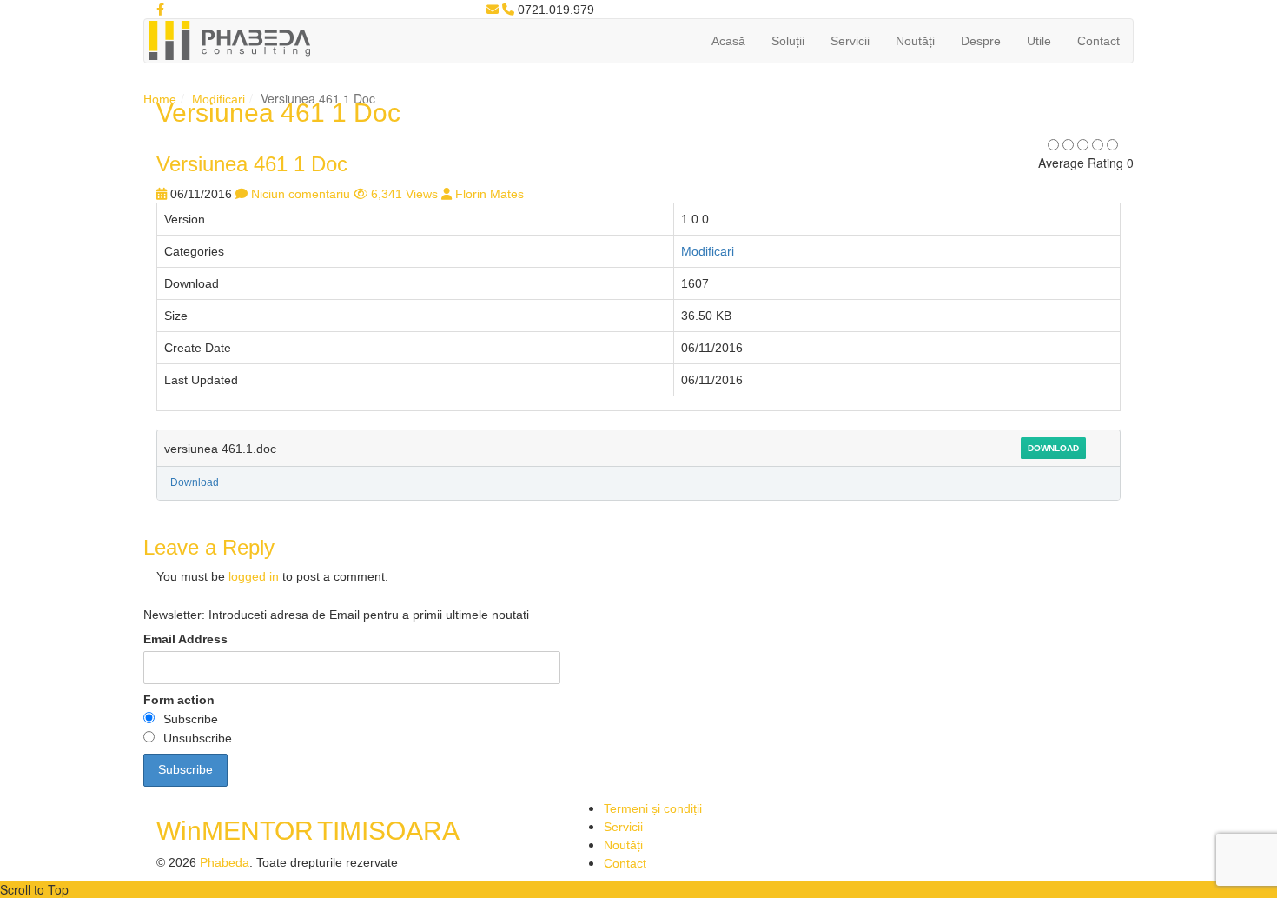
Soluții (787, 41)
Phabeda (224, 862)
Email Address (185, 639)
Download (1053, 448)
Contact (1098, 41)
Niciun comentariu (300, 194)
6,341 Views (404, 194)
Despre (981, 41)
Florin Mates (489, 194)
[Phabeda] (229, 39)
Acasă (728, 41)
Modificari (218, 99)
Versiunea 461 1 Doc (251, 164)
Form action (179, 700)
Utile (1039, 41)
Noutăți (915, 41)
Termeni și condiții (653, 808)
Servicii (850, 41)
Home (159, 99)
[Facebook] (160, 10)
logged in (253, 576)
